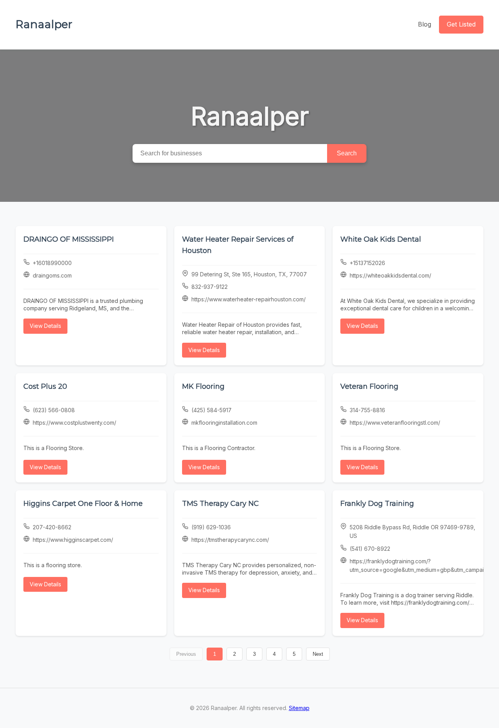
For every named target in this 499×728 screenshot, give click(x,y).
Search (347, 153)
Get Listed (461, 24)
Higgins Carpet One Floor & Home (83, 503)
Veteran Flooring (369, 386)
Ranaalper (44, 24)
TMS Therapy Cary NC (220, 503)
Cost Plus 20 (45, 386)
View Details (45, 325)
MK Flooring (203, 386)
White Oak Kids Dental (380, 239)
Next (318, 654)
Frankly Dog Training (377, 503)
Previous (186, 654)
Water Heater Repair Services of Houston (238, 245)
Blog (424, 24)
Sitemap (299, 708)
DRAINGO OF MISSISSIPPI (68, 239)
